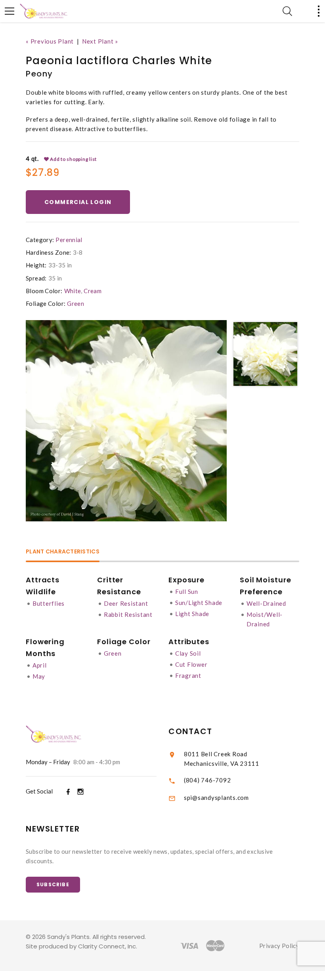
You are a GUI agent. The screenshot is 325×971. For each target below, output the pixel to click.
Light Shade (192, 613)
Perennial (68, 239)
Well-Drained (266, 603)
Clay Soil (188, 653)
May (38, 676)
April (39, 665)
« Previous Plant (50, 41)
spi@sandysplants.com (216, 797)
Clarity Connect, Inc (107, 946)
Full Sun (186, 591)
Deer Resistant (126, 603)
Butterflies (48, 603)
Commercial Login (77, 202)
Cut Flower (191, 664)
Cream (92, 290)
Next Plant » (100, 41)
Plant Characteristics (62, 552)
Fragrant (188, 675)
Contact (190, 731)
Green (75, 303)
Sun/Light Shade (198, 602)
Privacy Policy (279, 945)
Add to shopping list (73, 159)
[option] (126, 420)
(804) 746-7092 (207, 780)
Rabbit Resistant (128, 614)
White (72, 290)
